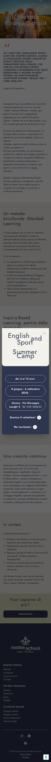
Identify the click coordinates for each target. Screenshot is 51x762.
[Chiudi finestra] (44, 332)
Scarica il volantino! (22, 417)
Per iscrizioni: (22, 427)
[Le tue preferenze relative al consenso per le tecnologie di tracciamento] (46, 757)
